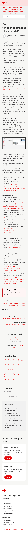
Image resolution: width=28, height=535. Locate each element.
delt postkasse (21, 305)
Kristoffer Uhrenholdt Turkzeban (16, 35)
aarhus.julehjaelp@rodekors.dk (14, 208)
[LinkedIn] (7, 309)
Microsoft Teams (10, 418)
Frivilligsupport (6, 7)
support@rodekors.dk (14, 247)
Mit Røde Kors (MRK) (11, 408)
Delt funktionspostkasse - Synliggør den (13, 361)
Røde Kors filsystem (11, 413)
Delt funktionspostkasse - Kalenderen (13, 318)
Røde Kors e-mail (17, 7)
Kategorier (9, 404)
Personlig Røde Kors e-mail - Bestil (12, 370)
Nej (16, 338)
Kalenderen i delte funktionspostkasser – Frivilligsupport (10, 230)
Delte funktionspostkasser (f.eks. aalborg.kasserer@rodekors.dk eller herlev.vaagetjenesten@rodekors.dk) (13, 11)
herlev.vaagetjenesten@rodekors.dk (12, 206)
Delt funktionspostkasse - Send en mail (12, 366)
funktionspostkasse (19, 303)
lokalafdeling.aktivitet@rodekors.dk (12, 203)
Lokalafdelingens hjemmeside (13, 420)
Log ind (4, 396)
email (5, 305)
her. (14, 295)
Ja (11, 338)
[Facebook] (3, 309)
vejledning (12, 305)
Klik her (8, 458)
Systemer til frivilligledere (12, 415)
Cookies (21, 529)
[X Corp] (5, 309)
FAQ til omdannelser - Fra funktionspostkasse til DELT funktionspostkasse (10, 375)
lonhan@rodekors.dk (8, 218)
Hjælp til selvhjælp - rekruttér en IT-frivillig (13, 426)
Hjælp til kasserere (10, 423)
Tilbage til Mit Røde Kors (9, 529)
